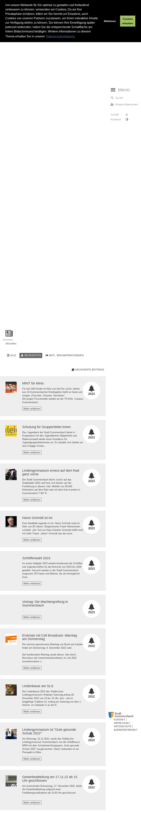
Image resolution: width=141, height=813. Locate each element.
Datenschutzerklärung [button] (60, 36)
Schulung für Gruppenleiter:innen (46, 427)
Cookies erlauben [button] (127, 21)
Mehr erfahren (32, 408)
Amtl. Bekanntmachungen (66, 355)
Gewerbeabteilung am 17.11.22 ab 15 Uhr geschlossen (49, 778)
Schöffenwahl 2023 (36, 558)
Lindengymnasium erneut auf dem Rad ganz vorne (50, 472)
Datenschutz (122, 726)
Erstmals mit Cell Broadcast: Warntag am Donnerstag (49, 637)
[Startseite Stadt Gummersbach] (124, 715)
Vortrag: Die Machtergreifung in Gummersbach (45, 603)
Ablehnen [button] (110, 21)
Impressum (121, 723)
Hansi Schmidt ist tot (37, 518)
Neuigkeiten (32, 355)
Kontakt (119, 719)
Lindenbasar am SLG (37, 686)
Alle (13, 355)
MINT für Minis (33, 383)
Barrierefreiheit (125, 730)
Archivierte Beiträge (89, 369)
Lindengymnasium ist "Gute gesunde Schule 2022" (49, 731)
